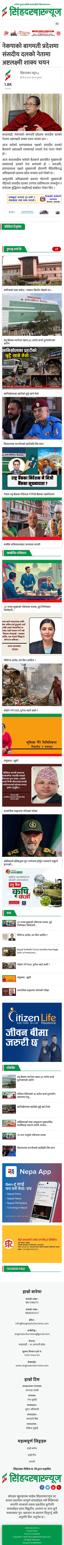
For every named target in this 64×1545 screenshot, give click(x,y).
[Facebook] (42, 1488)
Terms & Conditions (32, 1534)
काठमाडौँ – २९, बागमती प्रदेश (32, 1344)
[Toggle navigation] (57, 23)
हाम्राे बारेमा (32, 1291)
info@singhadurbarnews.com (32, 1323)
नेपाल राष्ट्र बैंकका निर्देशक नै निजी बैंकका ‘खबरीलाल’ (29, 494)
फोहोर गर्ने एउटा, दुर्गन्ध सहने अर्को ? (21, 710)
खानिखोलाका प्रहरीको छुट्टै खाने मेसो (21, 394)
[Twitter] (47, 1488)
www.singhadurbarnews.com (32, 1365)
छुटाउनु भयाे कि (14, 249)
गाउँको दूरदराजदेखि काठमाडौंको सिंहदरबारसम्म (32, 4)
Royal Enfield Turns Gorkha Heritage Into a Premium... (37, 951)
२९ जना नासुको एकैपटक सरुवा (31, 1135)
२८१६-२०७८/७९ (32, 1355)
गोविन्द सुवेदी (32, 1428)
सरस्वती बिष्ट (32, 1419)
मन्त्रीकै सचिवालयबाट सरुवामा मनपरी (22, 544)
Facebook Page (16, 1268)
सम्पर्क (32, 1462)
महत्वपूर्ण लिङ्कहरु (32, 1441)
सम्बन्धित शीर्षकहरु (16, 553)
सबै (56, 249)
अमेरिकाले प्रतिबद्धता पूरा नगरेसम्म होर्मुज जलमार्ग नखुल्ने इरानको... (31, 863)
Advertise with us (32, 1528)
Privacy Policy (32, 1531)
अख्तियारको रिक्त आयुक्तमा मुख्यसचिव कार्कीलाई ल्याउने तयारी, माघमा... (34, 1123)
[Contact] (59, 1488)
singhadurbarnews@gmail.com (32, 1334)
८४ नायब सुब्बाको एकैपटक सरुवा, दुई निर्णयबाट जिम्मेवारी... (27, 608)
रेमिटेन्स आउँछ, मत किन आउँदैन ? (20, 660)
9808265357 (32, 1313)
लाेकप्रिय (11, 1068)
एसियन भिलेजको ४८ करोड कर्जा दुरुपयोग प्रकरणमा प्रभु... (36, 1095)
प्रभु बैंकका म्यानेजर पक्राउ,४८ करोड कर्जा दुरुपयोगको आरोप (29, 342)
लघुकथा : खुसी (11, 761)
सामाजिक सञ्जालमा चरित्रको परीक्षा (21, 811)
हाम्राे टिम (32, 1379)
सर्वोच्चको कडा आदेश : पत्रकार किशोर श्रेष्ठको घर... (28, 290)
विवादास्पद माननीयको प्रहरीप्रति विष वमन (24, 444)
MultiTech (37, 1542)
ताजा (9, 913)
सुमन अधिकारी (32, 1409)
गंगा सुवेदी (32, 1400)
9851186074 (32, 1302)
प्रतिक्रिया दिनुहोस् (12, 226)
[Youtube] (53, 1488)
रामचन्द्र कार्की (32, 1390)
